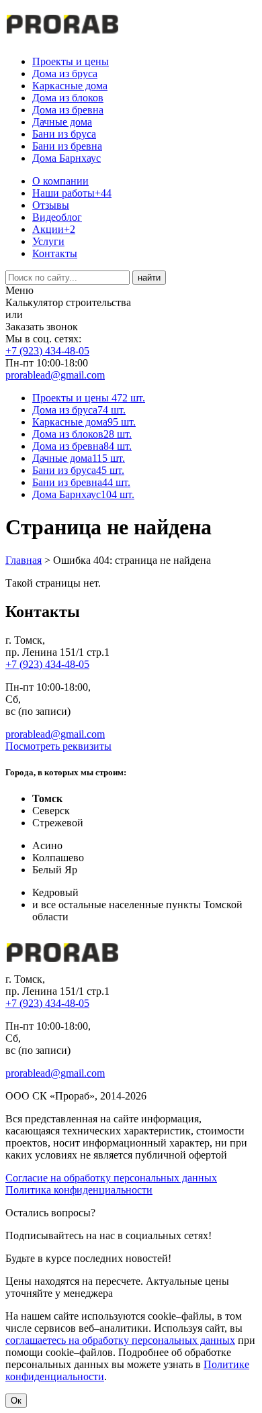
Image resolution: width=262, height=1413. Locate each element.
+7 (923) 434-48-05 (47, 350)
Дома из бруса (64, 73)
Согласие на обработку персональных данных (111, 1177)
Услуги (48, 241)
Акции (53, 229)
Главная (23, 560)
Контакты (54, 253)
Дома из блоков (67, 97)
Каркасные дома (69, 85)
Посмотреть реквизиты (58, 746)
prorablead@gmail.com (55, 375)
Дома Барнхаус (66, 158)
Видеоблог (57, 217)
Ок (16, 1401)
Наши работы (72, 193)
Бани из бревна (67, 146)
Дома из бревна (67, 109)
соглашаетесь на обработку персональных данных (120, 1340)
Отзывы (50, 205)
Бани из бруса (64, 134)
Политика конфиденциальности (78, 1190)
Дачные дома (62, 122)
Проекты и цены (70, 61)
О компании (60, 181)
